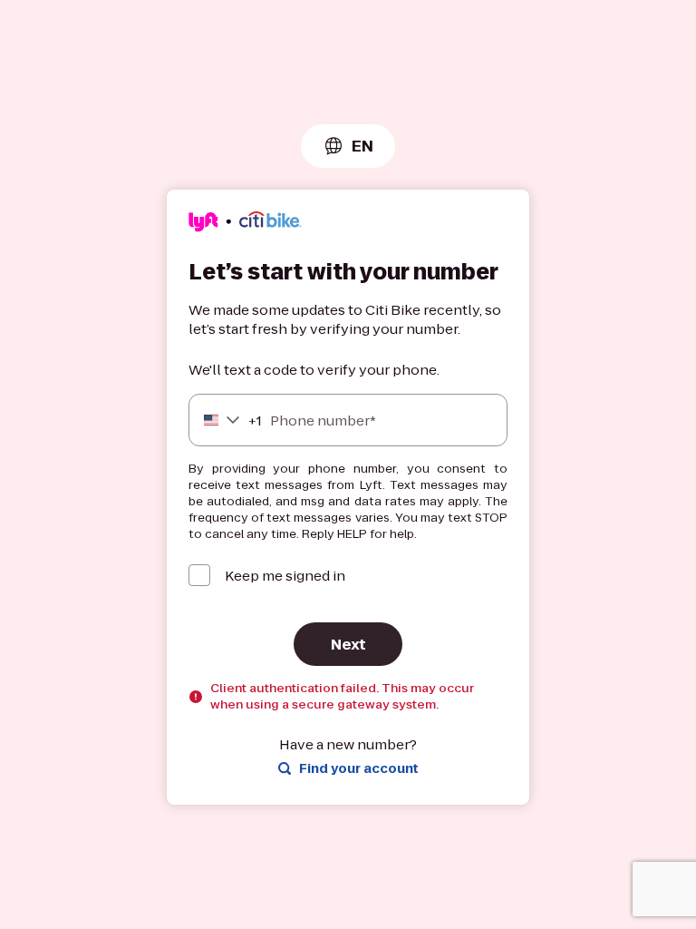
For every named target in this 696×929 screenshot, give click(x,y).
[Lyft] (245, 224)
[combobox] (348, 146)
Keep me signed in (285, 575)
